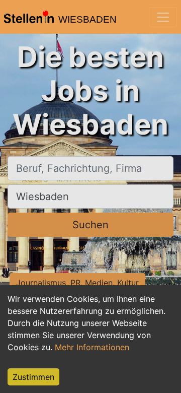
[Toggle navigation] (163, 17)
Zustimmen (33, 377)
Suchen (90, 225)
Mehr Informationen (92, 347)
